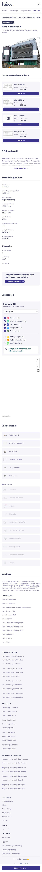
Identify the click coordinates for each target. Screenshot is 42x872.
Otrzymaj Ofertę (20, 868)
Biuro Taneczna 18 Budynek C (12, 630)
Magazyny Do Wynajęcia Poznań (13, 789)
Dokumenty (6, 837)
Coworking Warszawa (10, 708)
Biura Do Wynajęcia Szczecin (12, 689)
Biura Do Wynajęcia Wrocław (12, 660)
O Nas (4, 805)
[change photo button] (35, 52)
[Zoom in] (37, 359)
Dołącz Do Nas (7, 817)
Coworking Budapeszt (10, 745)
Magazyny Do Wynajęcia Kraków (14, 768)
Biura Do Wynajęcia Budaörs (12, 697)
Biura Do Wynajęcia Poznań (12, 685)
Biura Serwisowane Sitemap (12, 853)
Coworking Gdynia (8, 732)
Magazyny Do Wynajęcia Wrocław (14, 763)
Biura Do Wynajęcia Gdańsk (12, 668)
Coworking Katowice (9, 724)
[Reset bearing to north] (37, 366)
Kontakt (5, 820)
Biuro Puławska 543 (9, 615)
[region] (21, 387)
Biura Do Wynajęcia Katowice (12, 672)
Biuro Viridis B (7, 642)
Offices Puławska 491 (31, 590)
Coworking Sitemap (9, 850)
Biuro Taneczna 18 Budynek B (12, 627)
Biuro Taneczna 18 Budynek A (12, 623)
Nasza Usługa (7, 809)
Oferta (20, 93)
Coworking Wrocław (9, 711)
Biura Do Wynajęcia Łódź (11, 676)
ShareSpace (6, 17)
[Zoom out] (37, 363)
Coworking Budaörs (9, 749)
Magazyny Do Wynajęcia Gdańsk (14, 771)
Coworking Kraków (9, 715)
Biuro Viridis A (7, 638)
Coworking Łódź (7, 728)
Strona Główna (7, 801)
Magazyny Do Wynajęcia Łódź (12, 780)
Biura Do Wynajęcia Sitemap (12, 846)
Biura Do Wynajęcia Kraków (12, 664)
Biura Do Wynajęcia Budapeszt (13, 693)
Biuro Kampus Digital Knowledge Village (16, 607)
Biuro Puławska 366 (9, 603)
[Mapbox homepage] (6, 416)
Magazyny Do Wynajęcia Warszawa (15, 759)
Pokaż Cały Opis (19, 168)
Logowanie (6, 829)
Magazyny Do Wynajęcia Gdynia (13, 785)
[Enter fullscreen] (37, 370)
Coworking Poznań (8, 736)
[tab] (13, 10)
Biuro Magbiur (7, 619)
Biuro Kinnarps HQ (8, 611)
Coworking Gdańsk (9, 720)
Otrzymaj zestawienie (13, 281)
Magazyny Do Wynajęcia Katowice (14, 776)
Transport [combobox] (9, 311)
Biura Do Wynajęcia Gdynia (12, 681)
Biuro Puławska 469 (9, 599)
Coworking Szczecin (9, 740)
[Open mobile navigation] (38, 4)
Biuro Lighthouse (8, 634)
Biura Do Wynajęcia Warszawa (24, 17)
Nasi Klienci (6, 813)
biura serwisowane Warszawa (24, 588)
